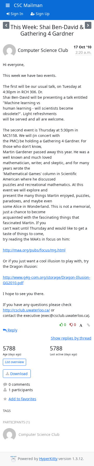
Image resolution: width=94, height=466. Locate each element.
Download (18, 373)
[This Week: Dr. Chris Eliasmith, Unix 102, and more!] (88, 25)
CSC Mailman (28, 5)
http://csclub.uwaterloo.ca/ (26, 310)
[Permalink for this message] (88, 325)
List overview (14, 362)
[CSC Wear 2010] (6, 25)
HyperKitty (48, 458)
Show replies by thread (71, 338)
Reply (12, 330)
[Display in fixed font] (80, 325)
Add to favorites (22, 398)
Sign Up (42, 13)
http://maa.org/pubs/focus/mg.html (34, 250)
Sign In (16, 13)
